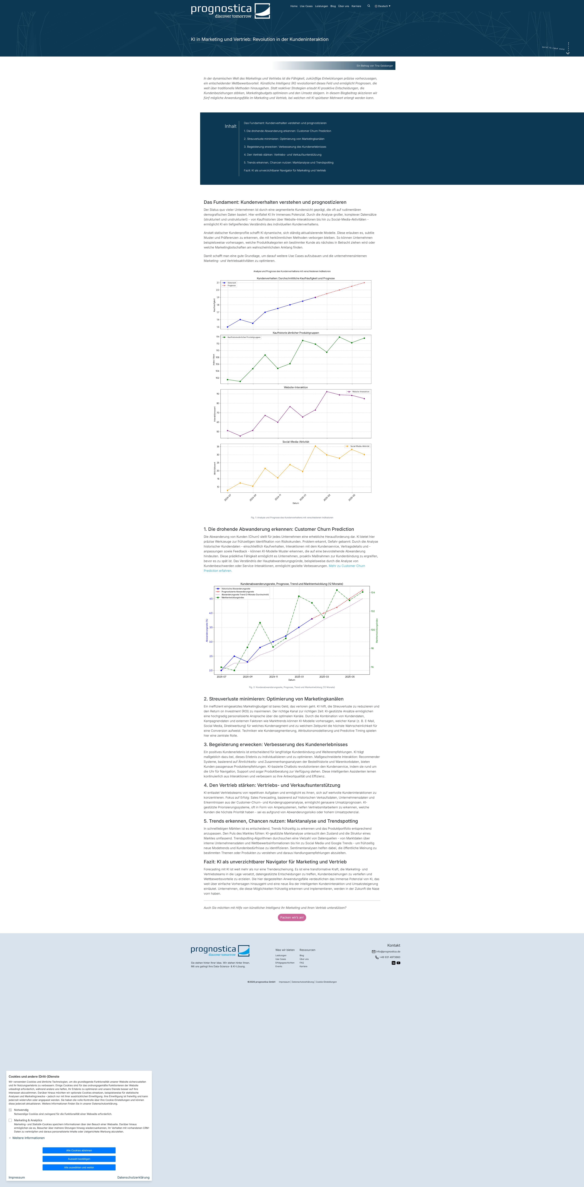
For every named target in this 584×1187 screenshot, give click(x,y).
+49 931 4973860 (389, 957)
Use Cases (306, 6)
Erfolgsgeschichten (284, 962)
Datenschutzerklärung (303, 982)
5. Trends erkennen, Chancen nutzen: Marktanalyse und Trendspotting (289, 162)
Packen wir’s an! (292, 917)
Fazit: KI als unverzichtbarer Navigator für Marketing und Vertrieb (285, 170)
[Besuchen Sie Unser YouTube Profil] (398, 963)
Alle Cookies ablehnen (79, 1150)
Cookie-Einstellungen (326, 982)
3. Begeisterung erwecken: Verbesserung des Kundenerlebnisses (285, 146)
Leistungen (321, 6)
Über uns (343, 6)
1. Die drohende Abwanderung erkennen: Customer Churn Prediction (287, 130)
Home (294, 6)
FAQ (302, 962)
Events (278, 966)
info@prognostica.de (388, 951)
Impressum (284, 982)
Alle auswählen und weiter (79, 1167)
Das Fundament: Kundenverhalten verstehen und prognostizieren (285, 123)
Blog (333, 6)
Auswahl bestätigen (79, 1158)
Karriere (356, 6)
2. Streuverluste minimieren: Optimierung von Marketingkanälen (284, 138)
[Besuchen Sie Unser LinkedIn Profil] (393, 963)
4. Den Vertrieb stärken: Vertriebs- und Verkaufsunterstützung (283, 154)
